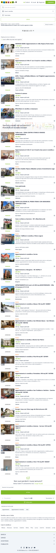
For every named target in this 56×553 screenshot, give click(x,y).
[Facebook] (21, 547)
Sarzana (48, 527)
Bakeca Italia (4, 24)
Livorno (42, 527)
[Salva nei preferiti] (54, 56)
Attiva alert (29, 502)
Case (9, 24)
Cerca (28, 19)
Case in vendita (15, 23)
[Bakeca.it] (12, 2)
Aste (27, 509)
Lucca (36, 527)
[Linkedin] (29, 547)
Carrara (16, 527)
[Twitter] (26, 547)
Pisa (32, 527)
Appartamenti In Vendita (18, 509)
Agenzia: (19, 53)
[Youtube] (34, 547)
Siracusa (9, 527)
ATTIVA (28, 492)
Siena (27, 527)
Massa (3, 527)
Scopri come (48, 126)
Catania (22, 527)
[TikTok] (32, 547)
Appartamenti (5, 509)
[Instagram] (24, 547)
